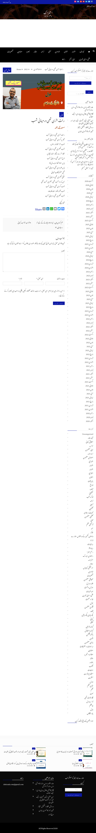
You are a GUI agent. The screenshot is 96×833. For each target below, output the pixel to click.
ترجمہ (42, 51)
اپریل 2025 (89, 235)
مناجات (90, 669)
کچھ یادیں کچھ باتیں (87, 614)
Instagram (75, 1)
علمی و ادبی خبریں (84, 58)
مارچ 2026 (89, 200)
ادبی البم (72, 58)
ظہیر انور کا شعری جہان (85, 130)
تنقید (49, 51)
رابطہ (63, 58)
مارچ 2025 (89, 239)
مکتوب (91, 665)
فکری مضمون (89, 606)
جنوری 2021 (89, 409)
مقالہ (35, 51)
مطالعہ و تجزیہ (88, 654)
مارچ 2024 (89, 259)
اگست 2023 (89, 287)
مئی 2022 (90, 346)
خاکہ (92, 532)
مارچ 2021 (89, 401)
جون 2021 (89, 389)
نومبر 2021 (89, 369)
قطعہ (91, 610)
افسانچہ (91, 461)
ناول (91, 681)
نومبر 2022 (89, 322)
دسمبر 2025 (89, 204)
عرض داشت (88, 587)
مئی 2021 (90, 393)
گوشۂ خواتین (89, 626)
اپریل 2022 (89, 349)
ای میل (39, 278)
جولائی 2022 (89, 338)
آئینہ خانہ (90, 437)
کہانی (91, 618)
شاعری (57, 51)
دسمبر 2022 (89, 318)
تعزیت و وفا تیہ (88, 512)
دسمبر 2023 (89, 271)
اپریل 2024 (89, 255)
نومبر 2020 (89, 416)
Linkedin (86, 1)
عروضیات (89, 591)
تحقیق (91, 492)
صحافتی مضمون (88, 579)
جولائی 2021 (89, 385)
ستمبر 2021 (89, 377)
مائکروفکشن (89, 634)
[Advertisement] (48, 33)
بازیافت (90, 480)
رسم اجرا (90, 551)
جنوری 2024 (89, 267)
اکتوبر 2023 (89, 279)
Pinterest (84, 1)
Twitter (89, 1)
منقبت (90, 677)
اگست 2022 (89, 334)
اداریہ (91, 445)
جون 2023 (89, 294)
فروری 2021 (89, 405)
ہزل (91, 709)
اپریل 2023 (89, 302)
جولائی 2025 (89, 224)
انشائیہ (66, 51)
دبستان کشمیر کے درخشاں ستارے (82, 535)
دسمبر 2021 (89, 365)
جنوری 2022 (89, 361)
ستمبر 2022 (89, 330)
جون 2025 (89, 228)
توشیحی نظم (89, 524)
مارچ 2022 (89, 353)
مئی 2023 (90, 298)
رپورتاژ (91, 547)
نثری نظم (90, 685)
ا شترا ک (48, 12)
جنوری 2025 (89, 247)
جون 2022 (89, 342)
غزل (61, 114)
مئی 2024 (90, 251)
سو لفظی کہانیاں (88, 567)
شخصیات (10, 51)
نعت (91, 693)
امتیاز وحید (80, 164)
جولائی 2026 (89, 184)
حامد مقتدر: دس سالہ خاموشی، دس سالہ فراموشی (82, 108)
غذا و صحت (89, 598)
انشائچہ (91, 473)
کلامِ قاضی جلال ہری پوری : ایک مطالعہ (82, 115)
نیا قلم (91, 705)
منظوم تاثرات (88, 673)
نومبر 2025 (89, 208)
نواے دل (89, 701)
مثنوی (91, 638)
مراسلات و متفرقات (86, 646)
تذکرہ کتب (90, 496)
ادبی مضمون (89, 449)
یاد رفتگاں (90, 713)
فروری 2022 (89, 357)
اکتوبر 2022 (89, 326)
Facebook (92, 1)
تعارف (82, 51)
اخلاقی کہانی (89, 441)
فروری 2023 (89, 310)
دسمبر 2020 (89, 412)
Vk (78, 1)
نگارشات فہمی (88, 697)
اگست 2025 (89, 220)
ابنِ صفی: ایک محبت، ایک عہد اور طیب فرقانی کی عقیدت (81, 121)
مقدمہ (91, 661)
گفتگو (91, 622)
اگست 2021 (89, 381)
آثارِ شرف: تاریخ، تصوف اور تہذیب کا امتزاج (70, 751)
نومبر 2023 (89, 275)
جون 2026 (89, 188)
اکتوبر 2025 (89, 212)
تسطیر (91, 504)
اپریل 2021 (89, 397)
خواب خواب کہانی (24, 222)
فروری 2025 (89, 243)
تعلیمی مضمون (89, 516)
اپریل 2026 (89, 196)
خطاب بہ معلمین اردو (86, 150)
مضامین (19, 51)
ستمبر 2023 (89, 283)
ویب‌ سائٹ (61, 278)
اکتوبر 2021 (89, 373)
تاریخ (91, 484)
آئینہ (92, 167)
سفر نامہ (90, 559)
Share (38, 208)
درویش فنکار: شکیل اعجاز (85, 127)
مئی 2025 (90, 231)
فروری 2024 (89, 263)
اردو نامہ (90, 453)
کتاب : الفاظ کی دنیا (77, 763)
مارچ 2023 (89, 306)
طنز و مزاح (90, 583)
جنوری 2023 (89, 314)
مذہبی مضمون (89, 642)
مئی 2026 (90, 192)
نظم (92, 689)
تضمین (91, 508)
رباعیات (90, 543)
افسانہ (74, 51)
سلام (91, 563)
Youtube (81, 1)
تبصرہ (28, 51)
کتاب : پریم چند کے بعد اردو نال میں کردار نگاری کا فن (21, 763)
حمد (92, 528)
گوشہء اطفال (89, 630)
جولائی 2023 (89, 290)
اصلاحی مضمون (88, 457)
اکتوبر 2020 (89, 420)
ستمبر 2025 (89, 216)
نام (20, 278)
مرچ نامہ (51, 813)
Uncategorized (87, 433)
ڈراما (91, 539)
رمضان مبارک (88, 555)
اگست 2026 (89, 180)
